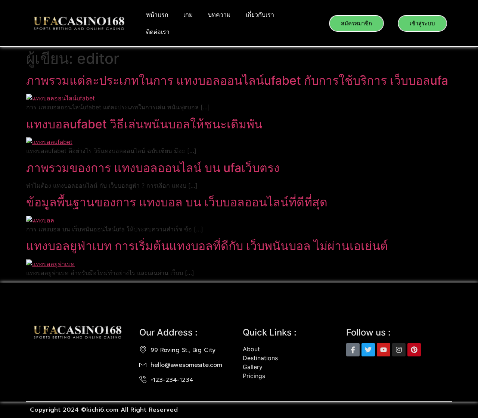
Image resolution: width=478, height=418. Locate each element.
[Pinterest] (414, 349)
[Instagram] (399, 349)
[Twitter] (368, 349)
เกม (188, 14)
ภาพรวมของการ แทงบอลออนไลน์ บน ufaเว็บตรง (153, 167)
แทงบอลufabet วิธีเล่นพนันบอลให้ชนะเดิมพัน (146, 124)
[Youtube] (383, 349)
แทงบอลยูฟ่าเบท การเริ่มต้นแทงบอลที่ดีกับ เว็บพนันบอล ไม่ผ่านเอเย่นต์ (207, 245)
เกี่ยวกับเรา (260, 14)
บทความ (219, 14)
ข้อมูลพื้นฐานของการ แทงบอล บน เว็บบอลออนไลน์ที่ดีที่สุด (177, 202)
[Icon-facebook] (353, 349)
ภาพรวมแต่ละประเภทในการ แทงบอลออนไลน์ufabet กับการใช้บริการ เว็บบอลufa (237, 80)
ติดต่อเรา (158, 31)
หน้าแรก (157, 14)
